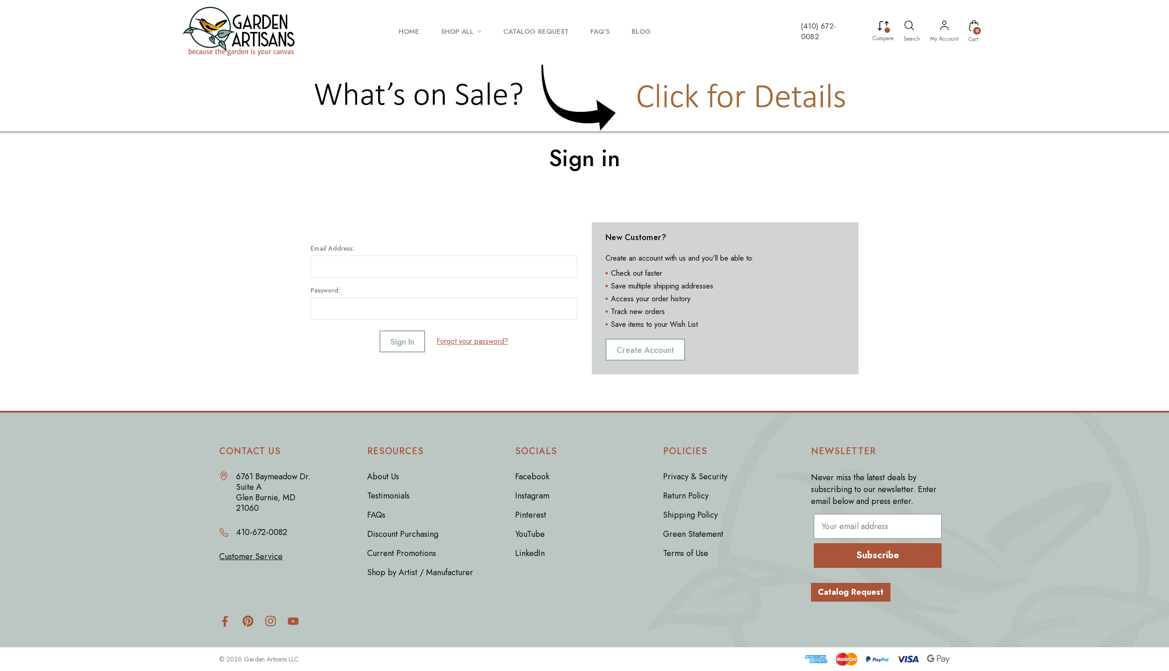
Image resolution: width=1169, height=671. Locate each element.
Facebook (532, 476)
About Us (383, 476)
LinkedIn (530, 553)
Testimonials (388, 496)
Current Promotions (401, 553)
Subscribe (877, 555)
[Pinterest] (247, 621)
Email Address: (332, 248)
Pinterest (530, 515)
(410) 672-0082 (818, 31)
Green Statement (693, 534)
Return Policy (686, 496)
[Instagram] (270, 621)
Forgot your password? (472, 341)
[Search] (909, 27)
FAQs (376, 515)
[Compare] (883, 27)
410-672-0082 (261, 532)
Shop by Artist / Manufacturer (420, 572)
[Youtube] (293, 621)
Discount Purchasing (402, 534)
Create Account (645, 350)
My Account (944, 39)
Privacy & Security (695, 476)
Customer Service (251, 556)
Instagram (532, 496)
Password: (325, 290)
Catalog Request (851, 592)
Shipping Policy (690, 515)
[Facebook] (225, 621)
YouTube (530, 534)
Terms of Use (685, 553)
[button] (584, 97)
